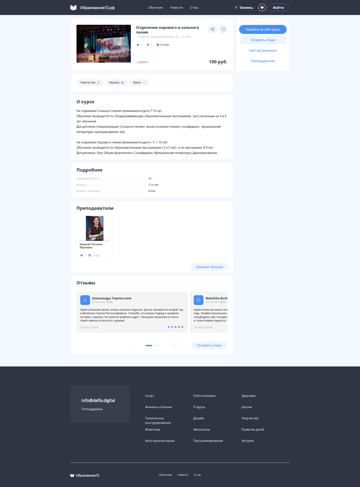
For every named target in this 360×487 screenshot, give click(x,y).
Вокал (137, 82)
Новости (176, 7)
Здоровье (249, 396)
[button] (149, 345)
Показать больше (209, 267)
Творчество (87, 82)
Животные (152, 429)
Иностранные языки (160, 441)
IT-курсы (199, 407)
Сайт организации (263, 50)
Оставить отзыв (209, 345)
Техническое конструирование (158, 420)
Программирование (208, 441)
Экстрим (248, 441)
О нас (194, 7)
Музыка (114, 82)
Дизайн (198, 418)
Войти (278, 7)
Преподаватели (263, 61)
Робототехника (204, 396)
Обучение (155, 7)
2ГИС (109, 302)
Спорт (149, 396)
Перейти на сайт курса (263, 29)
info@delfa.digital (98, 400)
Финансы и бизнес (158, 407)
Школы (247, 407)
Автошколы (201, 429)
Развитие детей (253, 429)
